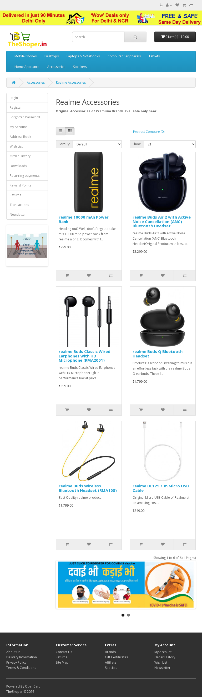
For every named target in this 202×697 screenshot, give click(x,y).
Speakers (80, 66)
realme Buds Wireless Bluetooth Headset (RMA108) (88, 488)
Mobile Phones (25, 56)
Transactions (19, 205)
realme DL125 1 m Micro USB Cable (161, 488)
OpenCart (32, 686)
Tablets (154, 56)
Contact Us (64, 652)
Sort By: (64, 144)
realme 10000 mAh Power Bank (84, 219)
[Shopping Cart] (184, 5)
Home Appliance (26, 66)
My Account (18, 127)
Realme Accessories (71, 82)
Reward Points (20, 185)
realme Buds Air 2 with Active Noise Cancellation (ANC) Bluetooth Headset (162, 221)
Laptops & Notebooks (83, 56)
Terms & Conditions (21, 667)
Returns (15, 195)
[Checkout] (191, 5)
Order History (20, 156)
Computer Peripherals (124, 56)
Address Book (20, 136)
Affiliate (110, 662)
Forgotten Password (25, 117)
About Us (13, 652)
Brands (110, 652)
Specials (111, 667)
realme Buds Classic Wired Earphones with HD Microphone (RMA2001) (84, 356)
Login (14, 97)
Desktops (51, 56)
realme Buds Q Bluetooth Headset (158, 353)
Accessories (56, 66)
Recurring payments (24, 175)
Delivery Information (21, 657)
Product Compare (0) (148, 131)
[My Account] (169, 5)
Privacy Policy (16, 662)
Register (16, 107)
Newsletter (18, 214)
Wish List (16, 146)
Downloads (18, 166)
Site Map (62, 662)
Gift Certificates (116, 657)
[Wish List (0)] (177, 5)
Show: (137, 144)
